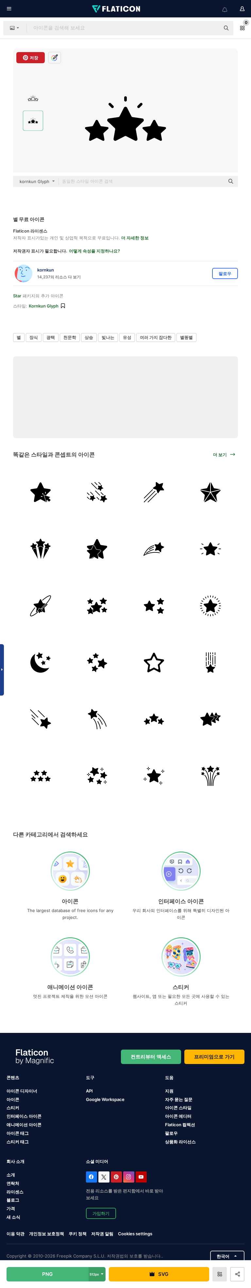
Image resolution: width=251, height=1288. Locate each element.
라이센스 (15, 1191)
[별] (40, 492)
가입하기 (100, 1213)
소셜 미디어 (97, 1161)
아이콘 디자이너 (22, 1090)
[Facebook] (91, 1177)
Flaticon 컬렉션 (180, 1124)
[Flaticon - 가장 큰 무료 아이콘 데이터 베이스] (116, 8)
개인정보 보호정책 (46, 1233)
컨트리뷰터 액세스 (151, 1057)
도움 (169, 1077)
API (89, 1090)
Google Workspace (105, 1099)
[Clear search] (212, 28)
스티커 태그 (18, 1141)
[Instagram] (128, 1177)
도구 (90, 1077)
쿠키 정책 (78, 1233)
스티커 (13, 1107)
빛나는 (108, 337)
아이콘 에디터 (178, 1116)
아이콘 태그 (18, 1133)
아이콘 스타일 (178, 1107)
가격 (11, 1208)
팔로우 (171, 1133)
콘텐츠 (13, 1077)
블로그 (13, 1200)
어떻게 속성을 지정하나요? (94, 250)
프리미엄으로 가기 (214, 1057)
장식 (33, 337)
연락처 (13, 1183)
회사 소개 (16, 1161)
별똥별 (186, 337)
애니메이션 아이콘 (24, 1124)
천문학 (69, 337)
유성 (127, 337)
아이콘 (13, 1099)
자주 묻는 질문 (178, 1099)
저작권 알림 (102, 1233)
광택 (50, 337)
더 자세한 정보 (135, 237)
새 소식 (13, 1217)
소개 (11, 1174)
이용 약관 (16, 1233)
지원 (169, 1090)
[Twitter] (103, 1177)
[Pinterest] (116, 1177)
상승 (89, 337)
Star (17, 295)
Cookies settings (135, 1233)
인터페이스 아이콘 (24, 1116)
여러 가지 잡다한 (156, 337)
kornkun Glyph (44, 305)
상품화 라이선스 (180, 1141)
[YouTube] (141, 1177)
